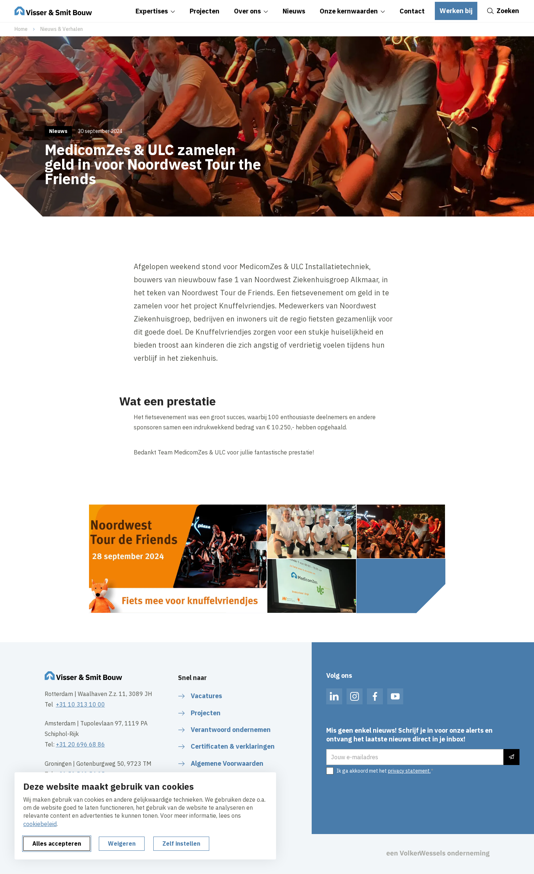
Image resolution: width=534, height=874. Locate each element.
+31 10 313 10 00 (80, 704)
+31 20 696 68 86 (80, 744)
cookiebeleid (40, 824)
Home (21, 29)
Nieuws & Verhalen (61, 29)
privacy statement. (409, 771)
